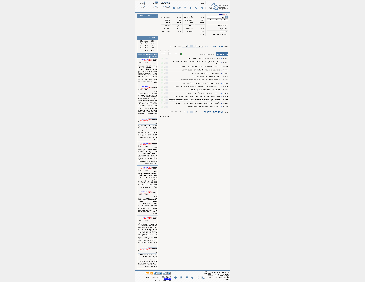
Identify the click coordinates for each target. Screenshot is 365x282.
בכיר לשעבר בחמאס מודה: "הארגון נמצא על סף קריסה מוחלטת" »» (147, 67)
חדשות (202, 17)
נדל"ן (202, 28)
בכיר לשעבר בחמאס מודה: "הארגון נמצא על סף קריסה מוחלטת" (199, 66)
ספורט (179, 17)
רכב (191, 23)
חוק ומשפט (189, 28)
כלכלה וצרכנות (188, 17)
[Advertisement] (194, 40)
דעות (202, 20)
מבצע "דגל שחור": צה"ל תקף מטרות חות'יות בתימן (204, 106)
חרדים (202, 34)
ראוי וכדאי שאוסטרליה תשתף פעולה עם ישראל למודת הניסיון (200, 83)
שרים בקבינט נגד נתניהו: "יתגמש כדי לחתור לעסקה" (203, 58)
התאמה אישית (222, 26)
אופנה (202, 31)
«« (202, 46)
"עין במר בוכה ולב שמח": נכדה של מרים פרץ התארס (203, 93)
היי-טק (179, 25)
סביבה (202, 23)
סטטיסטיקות (223, 31)
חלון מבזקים (223, 29)
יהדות (191, 25)
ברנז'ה (179, 28)
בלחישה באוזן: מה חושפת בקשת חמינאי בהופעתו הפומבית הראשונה (198, 103)
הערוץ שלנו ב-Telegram (219, 34)
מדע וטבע (167, 25)
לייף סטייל (166, 28)
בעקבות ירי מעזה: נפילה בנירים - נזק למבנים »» (147, 225)
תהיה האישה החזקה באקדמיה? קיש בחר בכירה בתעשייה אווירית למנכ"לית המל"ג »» (147, 200)
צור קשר (205, 272)
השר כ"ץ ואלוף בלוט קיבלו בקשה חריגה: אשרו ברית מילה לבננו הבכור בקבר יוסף (194, 100)
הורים (168, 23)
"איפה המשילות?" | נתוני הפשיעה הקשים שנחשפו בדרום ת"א (200, 80)
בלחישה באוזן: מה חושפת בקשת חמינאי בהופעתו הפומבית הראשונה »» (147, 95)
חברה (179, 20)
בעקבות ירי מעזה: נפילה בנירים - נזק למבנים (206, 76)
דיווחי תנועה (166, 31)
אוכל (203, 25)
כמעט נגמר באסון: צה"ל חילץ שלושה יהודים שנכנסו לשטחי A (201, 70)
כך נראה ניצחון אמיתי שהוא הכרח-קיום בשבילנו (205, 90)
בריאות (167, 20)
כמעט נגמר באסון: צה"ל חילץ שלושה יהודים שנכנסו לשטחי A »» (147, 151)
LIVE (183, 46)
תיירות (179, 23)
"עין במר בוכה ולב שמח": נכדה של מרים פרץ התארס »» (147, 256)
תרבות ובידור (188, 20)
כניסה (203, 3)
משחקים (190, 31)
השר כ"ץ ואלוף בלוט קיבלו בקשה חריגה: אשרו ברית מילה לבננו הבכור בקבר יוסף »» (147, 176)
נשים (179, 31)
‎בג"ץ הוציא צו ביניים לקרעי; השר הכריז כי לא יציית (204, 73)
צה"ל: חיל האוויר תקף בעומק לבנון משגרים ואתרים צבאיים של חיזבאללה (197, 96)
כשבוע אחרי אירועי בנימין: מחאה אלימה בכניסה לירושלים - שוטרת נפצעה (197, 86)
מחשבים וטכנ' (165, 17)
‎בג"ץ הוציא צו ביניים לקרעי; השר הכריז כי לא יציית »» (147, 127)
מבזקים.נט (167, 279)
